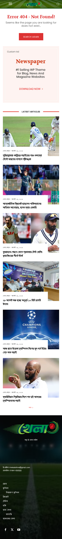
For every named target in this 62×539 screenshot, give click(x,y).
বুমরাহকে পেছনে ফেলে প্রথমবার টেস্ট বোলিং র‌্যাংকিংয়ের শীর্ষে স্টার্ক (22, 254)
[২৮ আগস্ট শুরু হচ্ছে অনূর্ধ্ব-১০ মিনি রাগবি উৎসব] (31, 281)
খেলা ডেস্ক (6, 151)
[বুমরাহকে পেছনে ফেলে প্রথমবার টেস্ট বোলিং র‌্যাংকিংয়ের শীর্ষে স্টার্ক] (31, 233)
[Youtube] (18, 529)
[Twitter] (12, 529)
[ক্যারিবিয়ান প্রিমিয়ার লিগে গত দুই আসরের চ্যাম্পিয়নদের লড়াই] (31, 378)
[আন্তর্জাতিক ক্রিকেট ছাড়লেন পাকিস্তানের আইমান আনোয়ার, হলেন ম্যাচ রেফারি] (31, 184)
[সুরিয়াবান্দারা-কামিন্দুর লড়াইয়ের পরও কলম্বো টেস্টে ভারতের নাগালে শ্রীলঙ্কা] (31, 136)
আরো (30, 407)
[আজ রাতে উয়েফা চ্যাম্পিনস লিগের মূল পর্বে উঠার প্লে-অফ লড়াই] (31, 329)
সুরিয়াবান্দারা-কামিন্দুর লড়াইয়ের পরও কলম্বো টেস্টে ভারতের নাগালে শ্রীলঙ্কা (22, 157)
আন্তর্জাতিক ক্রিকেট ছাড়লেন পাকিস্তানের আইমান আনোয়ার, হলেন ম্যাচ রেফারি (22, 205)
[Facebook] (5, 529)
